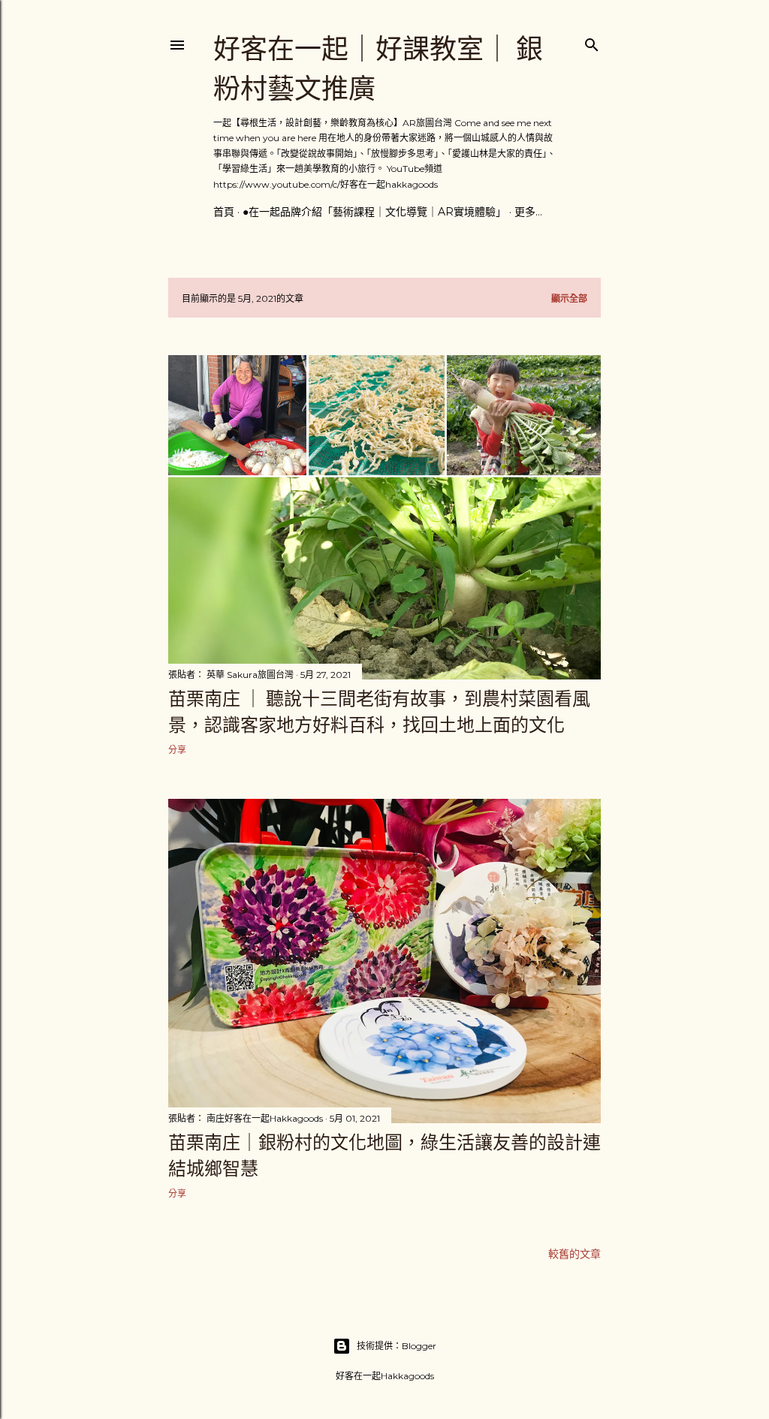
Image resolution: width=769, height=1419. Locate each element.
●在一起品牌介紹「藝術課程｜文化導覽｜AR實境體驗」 (374, 211)
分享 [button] (177, 749)
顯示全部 (569, 298)
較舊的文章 (574, 1254)
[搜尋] (592, 41)
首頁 (223, 211)
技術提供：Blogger (396, 1345)
